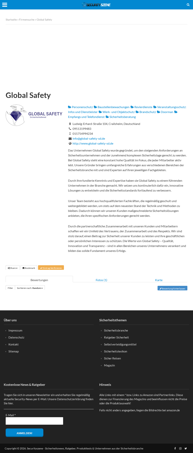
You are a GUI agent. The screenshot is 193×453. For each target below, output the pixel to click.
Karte (158, 280)
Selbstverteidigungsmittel (120, 344)
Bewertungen (39, 280)
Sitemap (13, 351)
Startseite (11, 19)
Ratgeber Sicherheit (116, 337)
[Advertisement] (96, 56)
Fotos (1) (101, 280)
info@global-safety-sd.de (89, 138)
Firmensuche (26, 19)
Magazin (109, 365)
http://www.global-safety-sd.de (93, 143)
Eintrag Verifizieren (52, 268)
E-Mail (11, 415)
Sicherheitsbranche (116, 330)
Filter (10, 288)
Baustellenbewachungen (113, 107)
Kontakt (13, 344)
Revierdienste (143, 107)
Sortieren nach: (29, 288)
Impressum (15, 330)
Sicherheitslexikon (115, 351)
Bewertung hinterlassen (173, 288)
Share (13, 268)
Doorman (166, 112)
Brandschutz (147, 112)
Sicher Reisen (112, 358)
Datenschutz (16, 337)
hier (10, 403)
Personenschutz (82, 107)
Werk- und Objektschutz (118, 112)
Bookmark (29, 268)
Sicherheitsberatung (122, 116)
